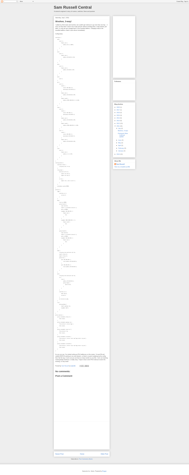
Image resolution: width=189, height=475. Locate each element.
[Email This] (81, 366)
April (119, 145)
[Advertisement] (81, 435)
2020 (118, 107)
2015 (118, 115)
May (119, 143)
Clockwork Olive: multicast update (123, 135)
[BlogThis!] (82, 366)
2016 (118, 112)
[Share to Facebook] (86, 366)
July (119, 128)
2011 (118, 126)
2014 (118, 118)
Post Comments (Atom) (85, 459)
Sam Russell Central (73, 7)
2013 (118, 120)
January (121, 151)
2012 (118, 123)
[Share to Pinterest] (88, 366)
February (121, 148)
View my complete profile (122, 167)
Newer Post (59, 454)
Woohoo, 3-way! (123, 130)
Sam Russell (120, 164)
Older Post (104, 454)
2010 (118, 154)
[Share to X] (84, 366)
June (120, 140)
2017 (118, 110)
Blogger (104, 471)
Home (82, 454)
